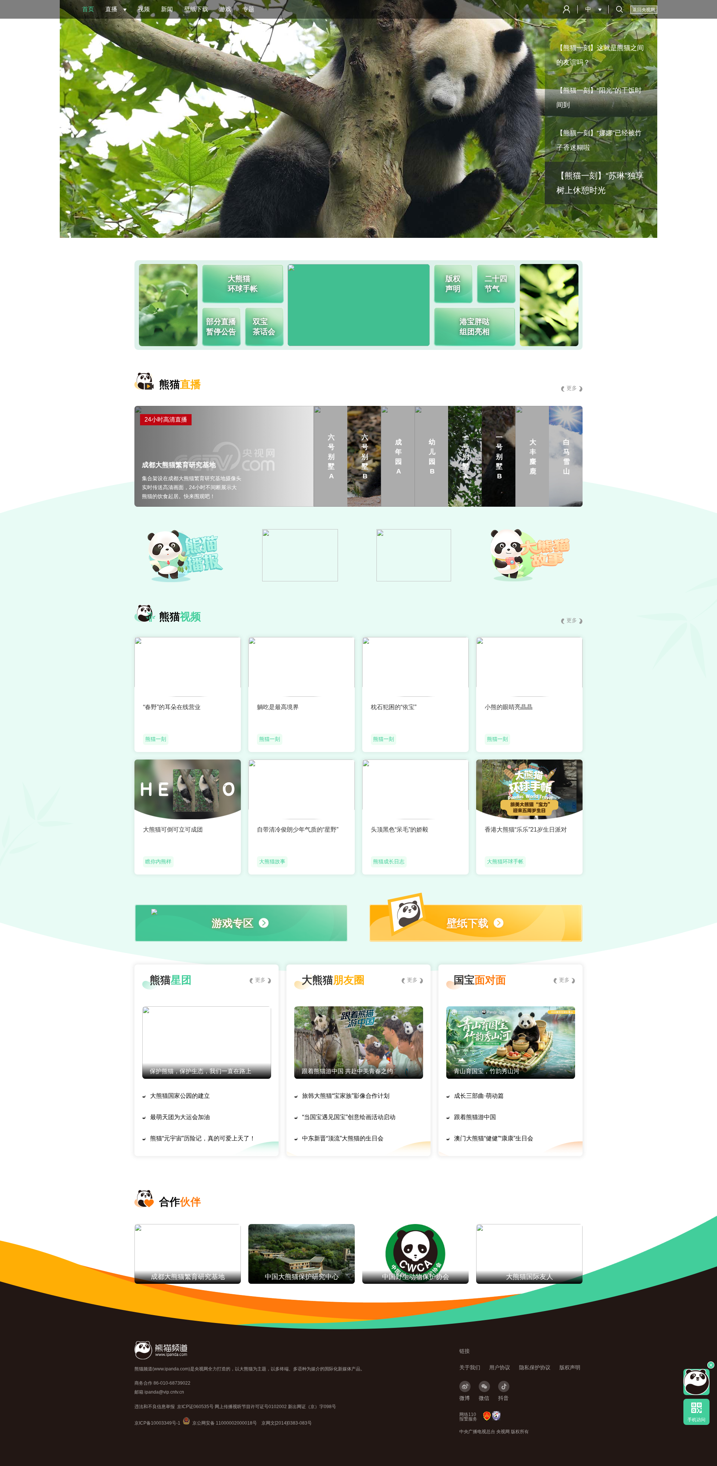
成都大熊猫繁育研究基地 (188, 1276)
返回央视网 (644, 9)
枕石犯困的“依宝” (393, 707)
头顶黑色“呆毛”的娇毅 (399, 829)
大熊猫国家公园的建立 (180, 1096)
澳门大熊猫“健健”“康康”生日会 (493, 1138)
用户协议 (499, 1367)
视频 (144, 9)
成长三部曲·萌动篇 (479, 1096)
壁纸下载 (196, 9)
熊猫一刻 (155, 739)
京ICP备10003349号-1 (157, 1423)
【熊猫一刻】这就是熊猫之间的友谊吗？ (600, 55)
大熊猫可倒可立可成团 (173, 829)
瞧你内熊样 (158, 861)
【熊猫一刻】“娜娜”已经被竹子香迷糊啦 (599, 140)
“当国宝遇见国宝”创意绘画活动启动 (348, 1117)
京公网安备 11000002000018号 (219, 1423)
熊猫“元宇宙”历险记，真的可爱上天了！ (202, 1138)
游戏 (225, 9)
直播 (111, 9)
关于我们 (469, 1367)
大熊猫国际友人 (529, 1276)
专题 (248, 9)
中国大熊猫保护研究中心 (302, 1276)
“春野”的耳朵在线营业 (172, 707)
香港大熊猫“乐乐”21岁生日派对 (526, 829)
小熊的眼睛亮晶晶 (509, 707)
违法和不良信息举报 (154, 1406)
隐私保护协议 (534, 1367)
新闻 (167, 9)
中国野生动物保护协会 (415, 1276)
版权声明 (569, 1367)
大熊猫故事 (272, 861)
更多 (572, 388)
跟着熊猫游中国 (475, 1117)
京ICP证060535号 (195, 1406)
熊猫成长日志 (388, 861)
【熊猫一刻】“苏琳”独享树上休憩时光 (600, 183)
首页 (88, 9)
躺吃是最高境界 (278, 707)
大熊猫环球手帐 (505, 861)
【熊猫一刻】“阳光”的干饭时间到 (599, 98)
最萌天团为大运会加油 (180, 1117)
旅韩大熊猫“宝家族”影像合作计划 (345, 1096)
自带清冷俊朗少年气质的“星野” (297, 829)
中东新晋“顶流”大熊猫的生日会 (343, 1138)
